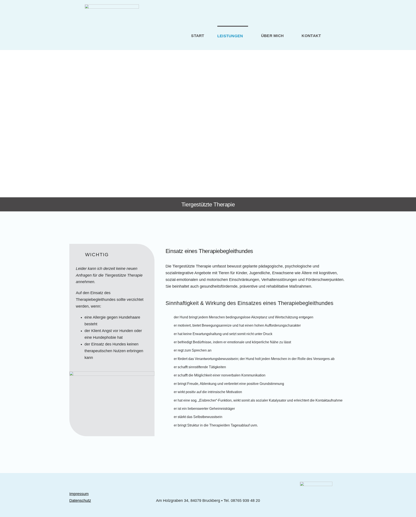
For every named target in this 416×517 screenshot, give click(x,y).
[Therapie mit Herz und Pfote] (112, 6)
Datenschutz (80, 500)
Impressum (79, 494)
